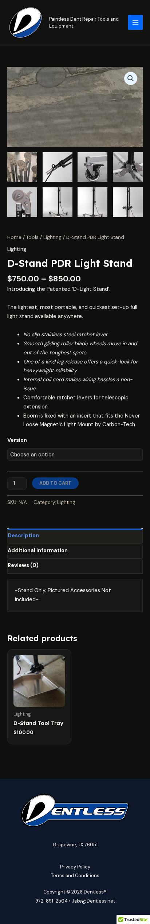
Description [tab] (23, 535)
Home (14, 237)
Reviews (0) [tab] (23, 565)
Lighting (52, 237)
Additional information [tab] (38, 550)
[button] (130, 78)
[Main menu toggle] (135, 22)
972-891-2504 (51, 901)
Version (17, 440)
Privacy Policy (75, 867)
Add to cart (55, 483)
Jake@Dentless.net (93, 901)
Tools (32, 237)
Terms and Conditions (75, 875)
